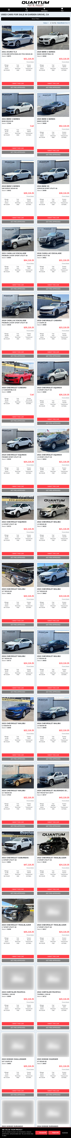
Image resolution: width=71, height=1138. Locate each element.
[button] (46, 23)
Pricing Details (30, 62)
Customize (65, 1132)
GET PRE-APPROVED (18, 87)
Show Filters (35, 19)
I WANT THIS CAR (18, 83)
